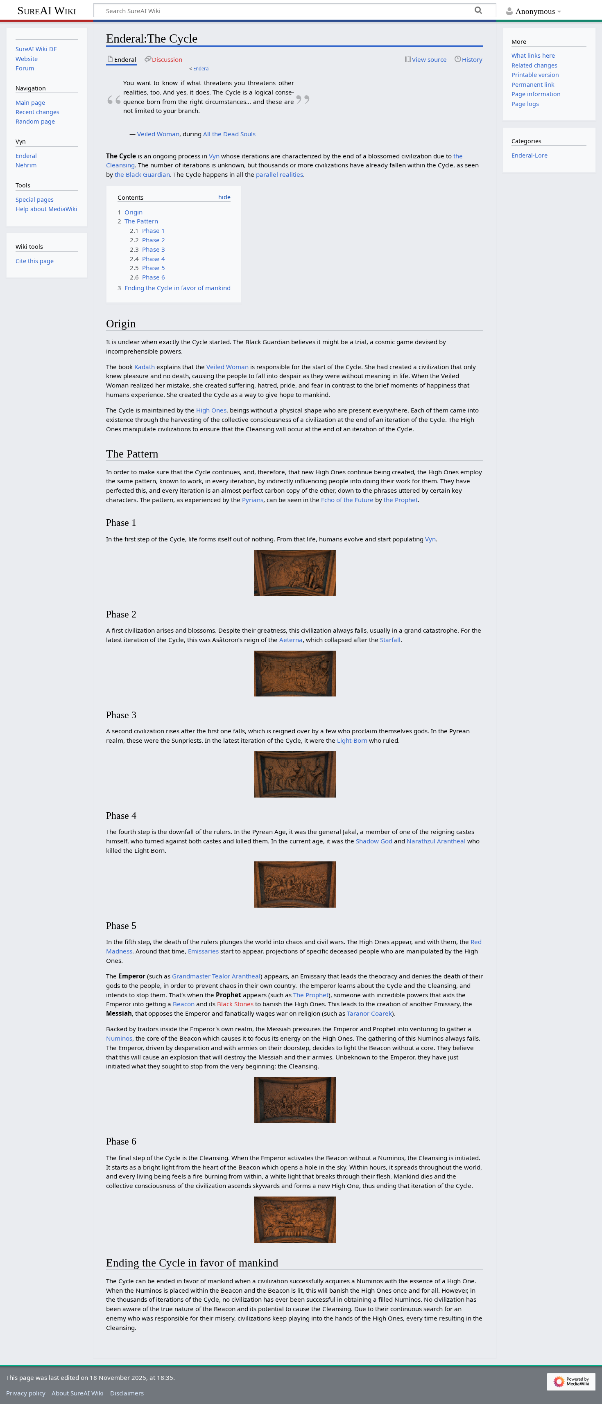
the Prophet (401, 500)
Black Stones (235, 1004)
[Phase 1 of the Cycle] (295, 572)
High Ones (211, 410)
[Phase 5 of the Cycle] (295, 1099)
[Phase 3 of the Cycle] (295, 773)
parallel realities (279, 174)
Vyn (214, 156)
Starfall (390, 640)
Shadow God (374, 841)
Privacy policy (25, 1393)
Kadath (144, 367)
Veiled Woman (158, 134)
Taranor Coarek (369, 1013)
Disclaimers (127, 1393)
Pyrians (252, 500)
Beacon (184, 1004)
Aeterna (291, 640)
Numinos (119, 1038)
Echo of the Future (347, 500)
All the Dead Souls (229, 134)
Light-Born (352, 740)
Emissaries (203, 951)
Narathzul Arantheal (436, 841)
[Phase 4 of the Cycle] (295, 883)
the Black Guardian (142, 174)
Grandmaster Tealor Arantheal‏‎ (216, 976)
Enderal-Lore (529, 155)
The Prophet (310, 995)
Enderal (201, 68)
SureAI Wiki (46, 10)
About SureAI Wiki (78, 1393)
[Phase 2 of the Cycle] (295, 673)
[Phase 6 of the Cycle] (295, 1219)
